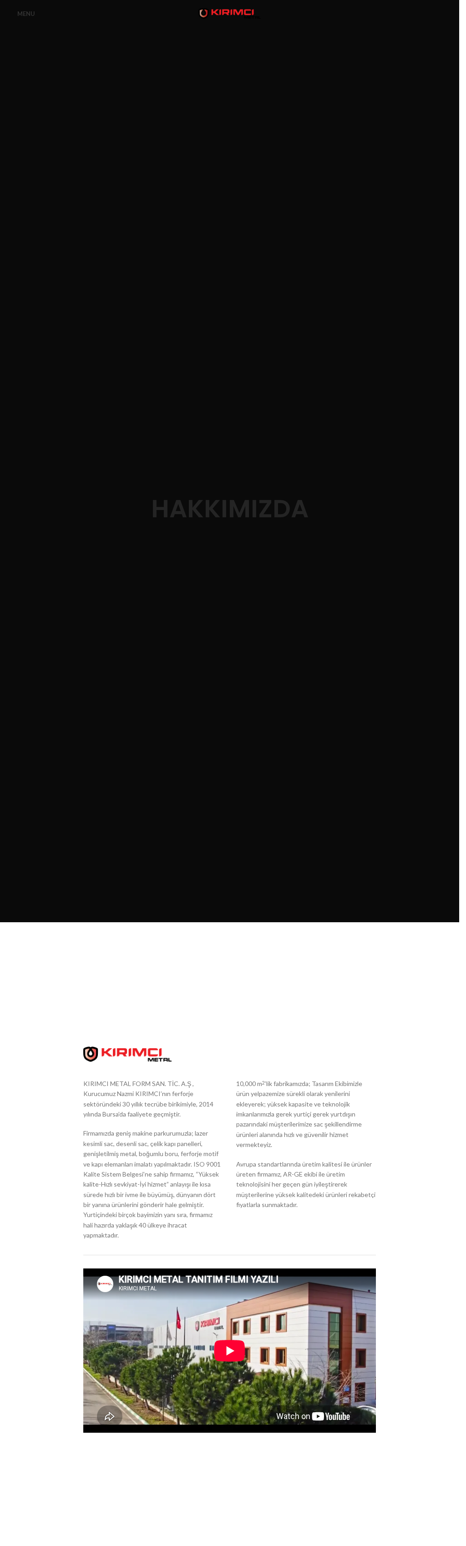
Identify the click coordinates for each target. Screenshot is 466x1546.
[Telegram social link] (369, 1455)
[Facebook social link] (303, 1455)
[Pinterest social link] (336, 1455)
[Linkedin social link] (353, 1455)
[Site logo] (229, 13)
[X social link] (320, 1455)
